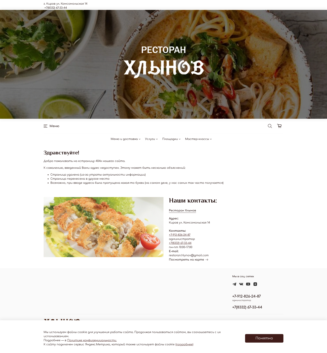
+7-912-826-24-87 (179, 234)
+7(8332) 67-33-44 (180, 243)
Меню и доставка (124, 139)
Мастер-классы (197, 139)
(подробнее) (184, 344)
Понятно (264, 338)
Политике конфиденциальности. (92, 340)
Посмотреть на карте (186, 259)
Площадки (170, 139)
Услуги (150, 139)
